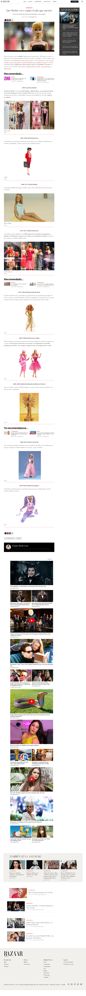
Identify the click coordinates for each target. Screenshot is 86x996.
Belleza (30, 1)
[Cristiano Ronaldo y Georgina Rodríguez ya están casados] (16, 906)
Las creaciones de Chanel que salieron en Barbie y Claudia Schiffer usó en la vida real (45, 434)
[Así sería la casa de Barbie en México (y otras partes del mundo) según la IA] (33, 284)
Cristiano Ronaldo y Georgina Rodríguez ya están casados (40, 907)
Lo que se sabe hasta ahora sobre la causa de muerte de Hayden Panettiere (69, 41)
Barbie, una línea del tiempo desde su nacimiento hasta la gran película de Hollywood (19, 434)
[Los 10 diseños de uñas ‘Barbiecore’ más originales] (7, 284)
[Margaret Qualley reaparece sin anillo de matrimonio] (17, 864)
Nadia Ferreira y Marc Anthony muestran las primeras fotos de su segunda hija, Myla (51, 875)
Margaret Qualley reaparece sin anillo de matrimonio (16, 874)
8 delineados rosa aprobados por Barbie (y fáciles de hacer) (18, 79)
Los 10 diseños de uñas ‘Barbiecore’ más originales (19, 284)
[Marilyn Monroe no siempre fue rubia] (34, 864)
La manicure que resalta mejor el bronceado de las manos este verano (70, 52)
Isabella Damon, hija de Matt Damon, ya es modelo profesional (39, 923)
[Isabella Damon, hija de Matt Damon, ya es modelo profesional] (16, 923)
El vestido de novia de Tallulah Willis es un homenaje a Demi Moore (39, 937)
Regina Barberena (33, 17)
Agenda (55, 1)
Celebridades (38, 1)
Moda (25, 1)
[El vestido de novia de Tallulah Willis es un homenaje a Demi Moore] (16, 936)
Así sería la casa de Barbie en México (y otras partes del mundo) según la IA (45, 284)
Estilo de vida (47, 1)
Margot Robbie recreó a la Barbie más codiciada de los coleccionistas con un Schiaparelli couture (45, 79)
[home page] (6, 2)
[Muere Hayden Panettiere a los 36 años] (18, 893)
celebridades (9, 538)
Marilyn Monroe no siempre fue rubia (32, 874)
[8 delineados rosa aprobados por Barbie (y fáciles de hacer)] (7, 78)
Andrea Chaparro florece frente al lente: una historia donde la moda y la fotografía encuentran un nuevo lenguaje (70, 34)
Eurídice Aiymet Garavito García (40, 894)
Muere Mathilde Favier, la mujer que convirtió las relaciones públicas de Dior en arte (68, 875)
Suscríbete (74, 1)
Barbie (18, 538)
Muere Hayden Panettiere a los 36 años (40, 892)
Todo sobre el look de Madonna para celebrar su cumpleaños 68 (70, 47)
